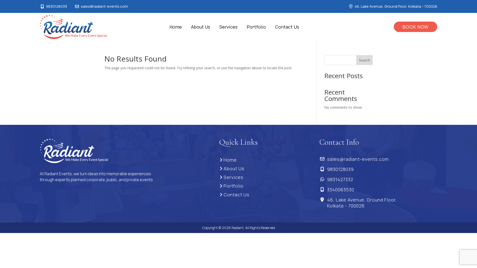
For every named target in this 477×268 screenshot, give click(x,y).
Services (228, 27)
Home (175, 27)
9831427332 (340, 179)
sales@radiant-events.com (104, 6)
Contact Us (287, 27)
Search (364, 60)
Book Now (415, 27)
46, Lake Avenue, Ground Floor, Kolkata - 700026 (362, 203)
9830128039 (56, 6)
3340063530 (340, 190)
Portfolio (256, 27)
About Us (200, 27)
